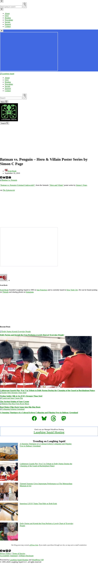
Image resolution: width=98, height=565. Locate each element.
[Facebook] (1, 178)
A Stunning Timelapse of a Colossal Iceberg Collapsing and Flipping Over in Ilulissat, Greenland (39, 413)
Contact (8, 91)
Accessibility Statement (9, 556)
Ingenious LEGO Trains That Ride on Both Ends (38, 504)
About (7, 78)
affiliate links (34, 545)
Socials (7, 86)
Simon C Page (81, 185)
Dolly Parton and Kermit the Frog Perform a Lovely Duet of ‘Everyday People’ (32, 335)
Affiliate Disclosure (26, 556)
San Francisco (42, 290)
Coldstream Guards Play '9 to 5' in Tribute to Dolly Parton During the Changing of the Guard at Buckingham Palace (46, 465)
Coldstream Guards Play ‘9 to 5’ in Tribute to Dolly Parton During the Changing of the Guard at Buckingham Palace (47, 390)
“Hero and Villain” (56, 185)
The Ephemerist (9, 190)
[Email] (10, 178)
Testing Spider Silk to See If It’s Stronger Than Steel (21, 396)
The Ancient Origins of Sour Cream (14, 402)
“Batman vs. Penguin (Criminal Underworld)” (17, 185)
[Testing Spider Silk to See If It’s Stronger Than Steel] (13, 393)
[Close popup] (1, 31)
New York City (72, 290)
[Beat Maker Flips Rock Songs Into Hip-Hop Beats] (14, 404)
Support (8, 89)
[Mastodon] (10, 551)
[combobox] (11, 98)
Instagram (29, 292)
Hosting (8, 82)
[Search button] (25, 96)
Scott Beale (4, 290)
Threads (5, 292)
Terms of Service (18, 554)
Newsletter (9, 84)
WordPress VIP (38, 560)
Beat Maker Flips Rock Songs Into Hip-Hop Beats (20, 407)
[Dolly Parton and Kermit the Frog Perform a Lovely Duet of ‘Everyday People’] (15, 332)
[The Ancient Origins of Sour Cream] (11, 398)
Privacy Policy (5, 554)
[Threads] (7, 178)
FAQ (7, 80)
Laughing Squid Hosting (49, 432)
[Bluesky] (4, 178)
